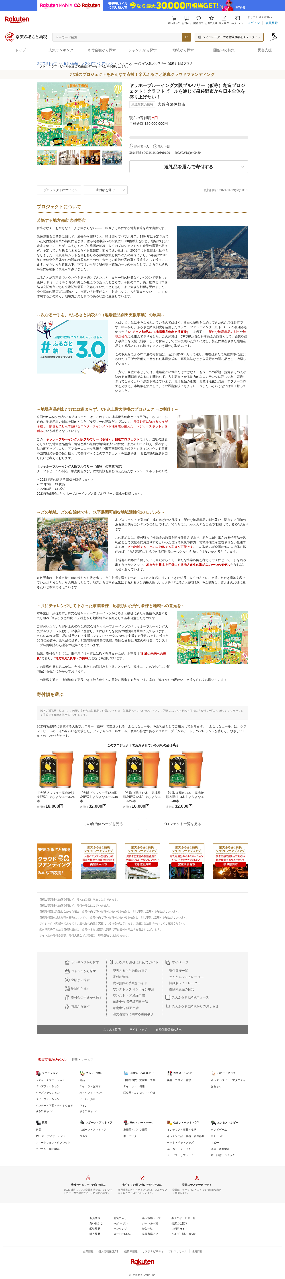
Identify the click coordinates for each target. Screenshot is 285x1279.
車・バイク (130, 1136)
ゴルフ (83, 1136)
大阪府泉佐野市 (171, 104)
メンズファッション (48, 1086)
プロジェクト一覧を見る (181, 824)
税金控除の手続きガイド (130, 983)
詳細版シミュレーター (184, 983)
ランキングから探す (85, 962)
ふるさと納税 (69, 63)
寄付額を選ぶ (105, 190)
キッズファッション (48, 1092)
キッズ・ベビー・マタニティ (228, 1080)
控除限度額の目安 (181, 989)
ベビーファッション (48, 1099)
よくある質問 (112, 1029)
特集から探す (80, 1006)
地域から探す (80, 988)
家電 (38, 1129)
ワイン (83, 1105)
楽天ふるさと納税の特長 (130, 970)
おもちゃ (216, 1086)
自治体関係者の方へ (169, 1029)
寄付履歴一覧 (178, 970)
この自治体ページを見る (103, 824)
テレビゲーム (219, 1129)
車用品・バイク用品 (135, 1129)
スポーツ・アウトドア (92, 1129)
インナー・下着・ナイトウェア (54, 1105)
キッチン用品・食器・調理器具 (185, 1136)
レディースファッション (50, 1080)
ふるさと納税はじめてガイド (137, 962)
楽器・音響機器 (220, 1149)
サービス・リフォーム (180, 1155)
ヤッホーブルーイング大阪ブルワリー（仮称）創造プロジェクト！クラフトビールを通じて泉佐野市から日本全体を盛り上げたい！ (114, 65)
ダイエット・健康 (134, 1086)
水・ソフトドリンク (91, 1092)
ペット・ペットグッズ (180, 1142)
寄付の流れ (120, 977)
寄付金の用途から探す (86, 997)
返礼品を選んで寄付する (188, 166)
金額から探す (80, 980)
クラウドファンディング (97, 63)
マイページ (180, 962)
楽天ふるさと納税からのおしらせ (195, 1006)
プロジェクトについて (59, 190)
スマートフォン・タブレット (53, 1142)
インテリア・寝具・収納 (181, 1129)
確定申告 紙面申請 (126, 1008)
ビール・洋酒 (87, 1099)
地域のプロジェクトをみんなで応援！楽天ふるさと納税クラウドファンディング (142, 74)
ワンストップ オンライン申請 (133, 989)
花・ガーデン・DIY (178, 1149)
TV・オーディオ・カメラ (51, 1136)
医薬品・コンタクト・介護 (139, 1092)
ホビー (215, 1142)
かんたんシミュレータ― (186, 977)
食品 (82, 1080)
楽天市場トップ (47, 63)
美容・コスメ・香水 (179, 1080)
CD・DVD (217, 1136)
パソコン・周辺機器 (48, 1149)
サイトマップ (138, 1029)
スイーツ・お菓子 (90, 1086)
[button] (187, 20)
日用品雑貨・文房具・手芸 (139, 1080)
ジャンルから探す (83, 971)
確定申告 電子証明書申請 (130, 1001)
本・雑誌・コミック (223, 1155)
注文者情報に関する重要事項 (133, 1014)
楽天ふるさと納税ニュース (190, 997)
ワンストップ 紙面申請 (129, 995)
